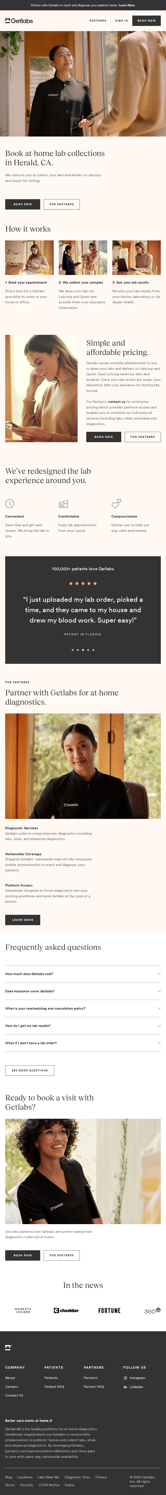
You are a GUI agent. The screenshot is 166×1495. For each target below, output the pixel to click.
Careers (11, 1387)
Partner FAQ (94, 1387)
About (10, 1378)
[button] (13, 617)
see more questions (30, 1070)
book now (146, 20)
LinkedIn (136, 1387)
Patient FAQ (54, 1387)
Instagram (137, 1378)
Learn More (127, 5)
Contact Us (14, 1395)
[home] (19, 20)
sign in (121, 20)
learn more (23, 919)
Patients (51, 1378)
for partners (61, 204)
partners (98, 20)
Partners (90, 1378)
